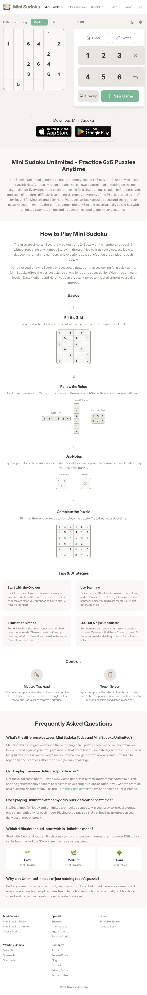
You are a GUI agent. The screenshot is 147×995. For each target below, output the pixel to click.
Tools (114, 7)
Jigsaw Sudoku (60, 931)
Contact (56, 965)
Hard (55, 22)
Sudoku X (57, 921)
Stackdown (9, 960)
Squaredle (9, 955)
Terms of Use (59, 975)
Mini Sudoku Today (14, 921)
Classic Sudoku (77, 7)
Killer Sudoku (59, 926)
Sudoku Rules (59, 955)
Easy (24, 22)
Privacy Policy (59, 970)
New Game (123, 96)
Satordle (8, 950)
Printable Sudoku (69, 789)
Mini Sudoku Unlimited (16, 926)
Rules (128, 7)
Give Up (91, 96)
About (55, 950)
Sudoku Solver (109, 926)
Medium (39, 22)
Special (95, 7)
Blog (139, 7)
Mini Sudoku (52, 7)
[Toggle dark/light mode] (132, 22)
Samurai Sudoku (61, 936)
